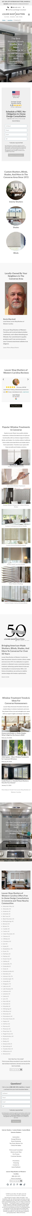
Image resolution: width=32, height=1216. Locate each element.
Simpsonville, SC (7, 1044)
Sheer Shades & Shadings (16, 583)
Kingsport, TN (7, 984)
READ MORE (5, 677)
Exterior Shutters (16, 1132)
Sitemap (24, 1195)
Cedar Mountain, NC (9, 934)
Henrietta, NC (7, 974)
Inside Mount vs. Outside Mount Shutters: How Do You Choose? (15, 782)
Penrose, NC (6, 1026)
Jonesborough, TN (8, 979)
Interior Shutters (16, 202)
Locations (10, 20)
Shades (16, 227)
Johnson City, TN (8, 976)
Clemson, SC (6, 936)
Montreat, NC (7, 1014)
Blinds (16, 253)
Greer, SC (5, 969)
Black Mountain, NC (8, 919)
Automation (16, 1137)
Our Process (16, 1154)
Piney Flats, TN (7, 1031)
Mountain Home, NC (9, 1019)
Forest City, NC (7, 959)
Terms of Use (9, 1195)
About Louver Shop (16, 1152)
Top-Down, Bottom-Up (16, 1143)
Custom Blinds (26, 1130)
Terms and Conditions (11, 149)
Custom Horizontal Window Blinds (16, 545)
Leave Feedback (16, 1167)
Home (3, 20)
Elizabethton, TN (7, 949)
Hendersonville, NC (8, 971)
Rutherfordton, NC (8, 1036)
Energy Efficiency (16, 1139)
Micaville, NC (6, 1006)
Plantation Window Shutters (16, 466)
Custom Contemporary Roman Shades (16, 526)
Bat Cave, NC (6, 916)
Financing (16, 1163)
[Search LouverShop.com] (21, 1069)
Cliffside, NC (6, 939)
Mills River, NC (7, 1011)
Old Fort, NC (6, 1024)
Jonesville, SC (7, 981)
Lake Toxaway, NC (8, 989)
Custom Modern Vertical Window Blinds (16, 603)
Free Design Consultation (18, 4)
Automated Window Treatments (16, 486)
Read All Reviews (16, 406)
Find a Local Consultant (16, 1150)
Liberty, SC (6, 996)
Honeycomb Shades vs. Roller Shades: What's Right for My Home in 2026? (14, 734)
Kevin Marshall (9, 319)
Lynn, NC (5, 999)
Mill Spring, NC (7, 1009)
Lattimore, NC (7, 991)
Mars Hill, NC (7, 1001)
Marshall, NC (6, 1004)
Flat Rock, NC (7, 954)
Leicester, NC (6, 994)
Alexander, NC (7, 909)
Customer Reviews (16, 1156)
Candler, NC (6, 929)
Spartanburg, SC (7, 1046)
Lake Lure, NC (7, 986)
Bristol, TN (6, 926)
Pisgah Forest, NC (8, 1034)
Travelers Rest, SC (8, 1049)
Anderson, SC (7, 911)
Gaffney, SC (6, 961)
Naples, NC (6, 1021)
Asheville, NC (7, 914)
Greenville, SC (7, 966)
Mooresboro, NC (7, 1016)
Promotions (16, 1160)
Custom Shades (16, 1130)
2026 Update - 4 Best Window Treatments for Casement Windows (15, 758)
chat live (21, 1087)
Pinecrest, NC (7, 1029)
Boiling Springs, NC (8, 921)
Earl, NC (5, 944)
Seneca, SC (6, 1039)
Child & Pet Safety (16, 1145)
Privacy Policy (21, 149)
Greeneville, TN (7, 964)
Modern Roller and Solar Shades (16, 564)
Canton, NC (6, 931)
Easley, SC (6, 946)
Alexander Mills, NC (8, 906)
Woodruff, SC (7, 1054)
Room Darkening (16, 1141)
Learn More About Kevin (11, 347)
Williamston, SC (7, 1051)
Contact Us (16, 1165)
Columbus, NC (7, 941)
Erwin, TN (5, 951)
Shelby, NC (6, 1041)
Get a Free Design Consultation (16, 845)
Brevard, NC (6, 924)
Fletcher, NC (6, 956)
